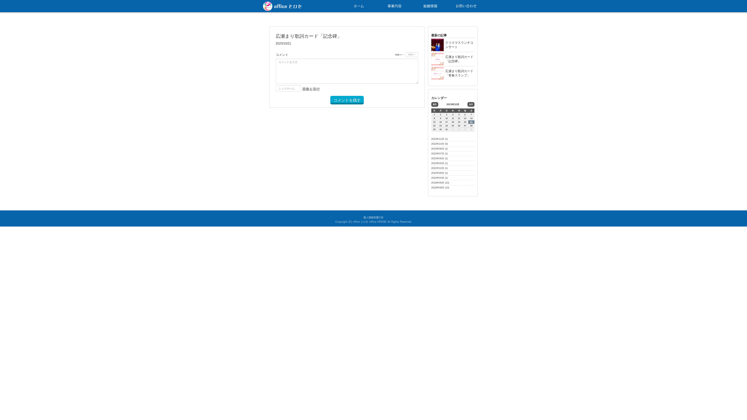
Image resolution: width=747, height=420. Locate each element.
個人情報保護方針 (373, 217)
